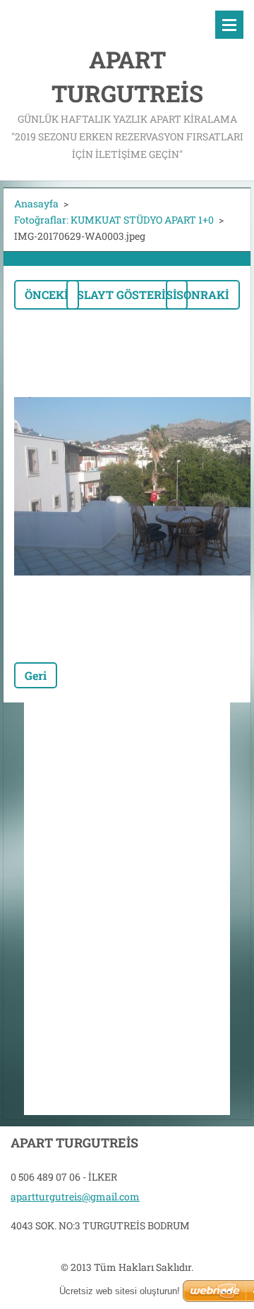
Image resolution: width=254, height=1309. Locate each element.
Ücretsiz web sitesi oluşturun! (119, 1291)
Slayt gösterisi (127, 294)
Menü (229, 25)
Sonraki (202, 294)
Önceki (46, 294)
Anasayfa (36, 203)
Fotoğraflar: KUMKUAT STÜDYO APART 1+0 (114, 219)
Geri (36, 675)
